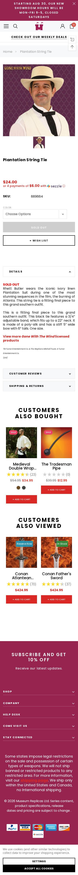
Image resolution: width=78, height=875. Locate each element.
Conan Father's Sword (56, 576)
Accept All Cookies (39, 868)
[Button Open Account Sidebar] (62, 26)
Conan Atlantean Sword (21, 576)
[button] (39, 186)
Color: (7, 207)
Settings (39, 861)
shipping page (34, 780)
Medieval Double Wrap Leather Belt (21, 466)
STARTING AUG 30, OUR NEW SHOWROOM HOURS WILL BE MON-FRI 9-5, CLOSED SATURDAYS (39, 10)
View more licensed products (36, 338)
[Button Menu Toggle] (6, 26)
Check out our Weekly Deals (39, 37)
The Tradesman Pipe (56, 466)
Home (7, 51)
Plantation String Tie (36, 51)
